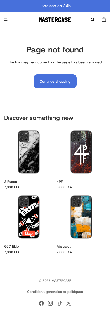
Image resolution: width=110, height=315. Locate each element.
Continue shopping (55, 81)
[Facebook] (41, 303)
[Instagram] (50, 303)
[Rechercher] (92, 19)
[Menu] (6, 20)
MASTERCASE (61, 281)
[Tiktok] (60, 303)
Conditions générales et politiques (55, 291)
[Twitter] (68, 303)
